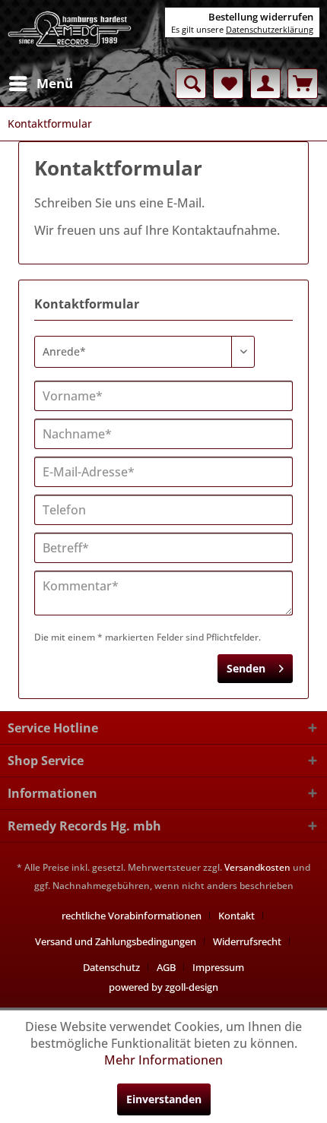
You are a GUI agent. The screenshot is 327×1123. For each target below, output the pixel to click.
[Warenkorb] (302, 83)
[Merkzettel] (228, 83)
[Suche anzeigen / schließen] (191, 83)
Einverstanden (164, 1099)
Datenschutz (111, 967)
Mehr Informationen (163, 1060)
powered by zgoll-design (163, 987)
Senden (246, 668)
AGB (166, 967)
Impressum (218, 967)
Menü (55, 83)
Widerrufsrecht (247, 941)
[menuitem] (40, 83)
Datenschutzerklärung (269, 29)
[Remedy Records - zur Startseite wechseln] (70, 34)
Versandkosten (257, 867)
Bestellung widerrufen (260, 17)
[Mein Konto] (265, 83)
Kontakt (236, 915)
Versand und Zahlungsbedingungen (115, 941)
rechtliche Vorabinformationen (132, 915)
